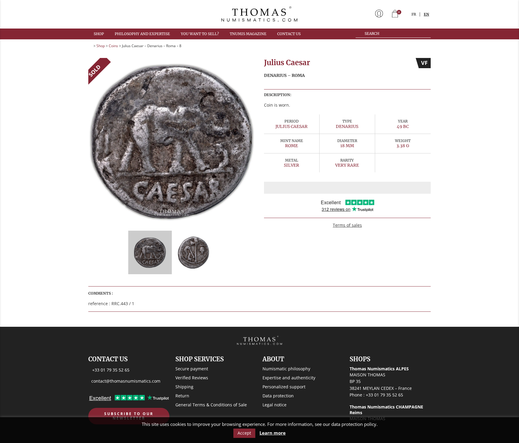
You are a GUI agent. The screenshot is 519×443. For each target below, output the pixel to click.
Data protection (278, 396)
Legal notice (275, 405)
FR (413, 14)
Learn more (273, 433)
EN (426, 14)
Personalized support (284, 387)
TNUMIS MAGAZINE (248, 34)
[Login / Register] (379, 14)
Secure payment (191, 369)
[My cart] (395, 14)
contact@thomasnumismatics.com (125, 381)
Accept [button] (244, 433)
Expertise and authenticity (289, 378)
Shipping (184, 387)
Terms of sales (347, 225)
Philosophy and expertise (142, 34)
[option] (171, 141)
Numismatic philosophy (286, 369)
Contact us (289, 34)
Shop (99, 34)
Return (182, 396)
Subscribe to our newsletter (128, 416)
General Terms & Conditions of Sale (211, 405)
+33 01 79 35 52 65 (110, 370)
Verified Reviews (191, 378)
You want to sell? (200, 34)
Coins (113, 45)
